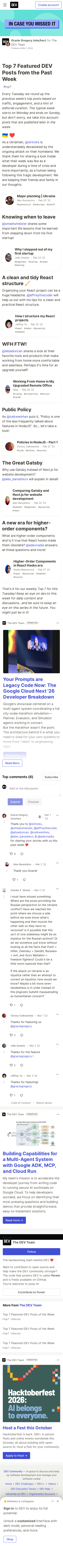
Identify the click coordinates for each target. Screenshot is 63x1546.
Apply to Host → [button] (16, 1455)
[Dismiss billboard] (57, 1501)
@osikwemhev (17, 416)
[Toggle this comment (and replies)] (4, 822)
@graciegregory (21, 1026)
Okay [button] (9, 1539)
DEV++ (41, 1483)
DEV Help (45, 1488)
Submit (15, 802)
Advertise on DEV (16, 1493)
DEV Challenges (24, 1483)
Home (8, 1483)
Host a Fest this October (27, 1427)
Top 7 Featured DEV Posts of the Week (28, 1316)
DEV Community (13, 1471)
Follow (31, 1251)
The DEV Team (30, 1305)
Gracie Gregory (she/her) (28, 40)
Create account (48, 5)
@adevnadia (35, 545)
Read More (12, 763)
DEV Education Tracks (23, 1488)
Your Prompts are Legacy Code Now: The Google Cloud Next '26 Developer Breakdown (29, 688)
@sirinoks (32, 142)
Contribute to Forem (31, 1292)
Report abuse (44, 1102)
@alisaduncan (12, 351)
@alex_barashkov (15, 479)
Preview (33, 802)
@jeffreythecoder (40, 295)
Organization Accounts (42, 1493)
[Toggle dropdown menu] (58, 623)
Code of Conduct (21, 1102)
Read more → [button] (14, 1220)
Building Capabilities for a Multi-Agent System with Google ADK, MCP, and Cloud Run (30, 1162)
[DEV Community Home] (14, 4)
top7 (7, 86)
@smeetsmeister (14, 224)
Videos (52, 1483)
